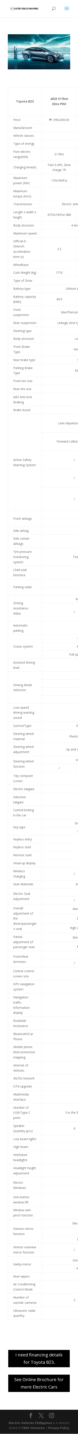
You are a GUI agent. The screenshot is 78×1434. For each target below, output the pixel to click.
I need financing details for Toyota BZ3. (39, 1358)
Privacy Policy (58, 1428)
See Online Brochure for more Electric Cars (39, 1383)
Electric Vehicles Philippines (30, 1423)
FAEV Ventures (33, 1428)
